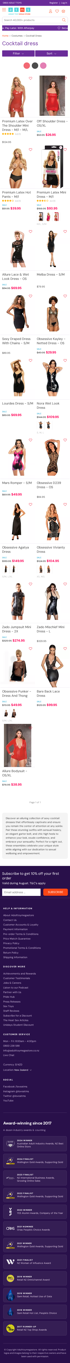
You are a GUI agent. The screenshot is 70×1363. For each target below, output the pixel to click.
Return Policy (10, 952)
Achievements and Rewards (19, 973)
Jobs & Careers (12, 982)
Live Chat (8, 1055)
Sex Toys (8, 1006)
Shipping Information (15, 957)
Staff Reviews (11, 1010)
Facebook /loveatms (15, 1086)
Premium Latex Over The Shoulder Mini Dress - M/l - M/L (17, 125)
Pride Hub (9, 996)
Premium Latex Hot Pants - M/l (16, 194)
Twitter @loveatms (14, 1096)
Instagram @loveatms (16, 1091)
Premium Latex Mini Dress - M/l (51, 194)
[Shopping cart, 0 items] (63, 11)
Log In (64, 2)
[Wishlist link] (57, 11)
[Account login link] (51, 11)
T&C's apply (38, 883)
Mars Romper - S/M (17, 483)
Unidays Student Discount (18, 1024)
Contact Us (10, 920)
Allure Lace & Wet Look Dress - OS (15, 276)
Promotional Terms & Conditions (22, 947)
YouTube (8, 1100)
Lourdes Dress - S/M (17, 403)
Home (5, 35)
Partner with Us (12, 992)
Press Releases (11, 1001)
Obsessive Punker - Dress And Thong (16, 693)
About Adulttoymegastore (18, 915)
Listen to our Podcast (15, 987)
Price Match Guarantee (17, 938)
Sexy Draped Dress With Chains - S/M (16, 341)
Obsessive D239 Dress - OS (49, 485)
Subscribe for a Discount (17, 1015)
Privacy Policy (11, 943)
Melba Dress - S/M (51, 274)
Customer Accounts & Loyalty (20, 924)
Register (54, 2)
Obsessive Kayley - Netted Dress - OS (51, 341)
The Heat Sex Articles (15, 1020)
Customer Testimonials (16, 978)
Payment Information (15, 929)
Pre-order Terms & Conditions (20, 934)
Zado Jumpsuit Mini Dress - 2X (16, 629)
